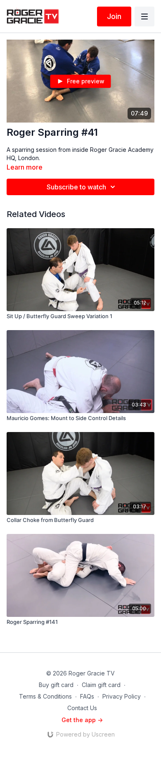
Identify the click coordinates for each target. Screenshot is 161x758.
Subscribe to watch (76, 187)
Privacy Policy (121, 696)
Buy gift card (56, 684)
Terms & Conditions (45, 696)
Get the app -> (82, 719)
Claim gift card (101, 684)
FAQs (87, 696)
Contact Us (82, 707)
